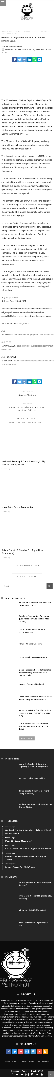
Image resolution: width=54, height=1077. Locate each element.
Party (31, 1061)
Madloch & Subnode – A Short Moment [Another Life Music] (27, 406)
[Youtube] (20, 1051)
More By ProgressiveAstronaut (25, 422)
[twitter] (19, 59)
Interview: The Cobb (27, 393)
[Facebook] (8, 1051)
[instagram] (27, 1051)
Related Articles (26, 418)
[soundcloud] (39, 1051)
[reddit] (24, 59)
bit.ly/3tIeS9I (12, 297)
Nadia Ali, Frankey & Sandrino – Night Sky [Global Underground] (23, 463)
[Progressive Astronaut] (27, 3)
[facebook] (14, 59)
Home (3, 31)
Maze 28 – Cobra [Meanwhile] (17, 507)
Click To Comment (27, 577)
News (24, 1061)
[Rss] (45, 1051)
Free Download (43, 1061)
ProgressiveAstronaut (13, 46)
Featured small (14, 31)
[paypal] (33, 1051)
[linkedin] (29, 59)
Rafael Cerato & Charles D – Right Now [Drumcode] (22, 552)
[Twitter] (14, 1051)
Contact (15, 1061)
